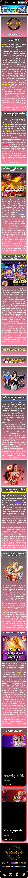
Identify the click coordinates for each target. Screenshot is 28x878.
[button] (14, 3)
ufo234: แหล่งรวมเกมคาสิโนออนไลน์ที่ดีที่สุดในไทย (13, 831)
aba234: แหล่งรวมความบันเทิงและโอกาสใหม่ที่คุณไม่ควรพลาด (14, 776)
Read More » (7, 780)
